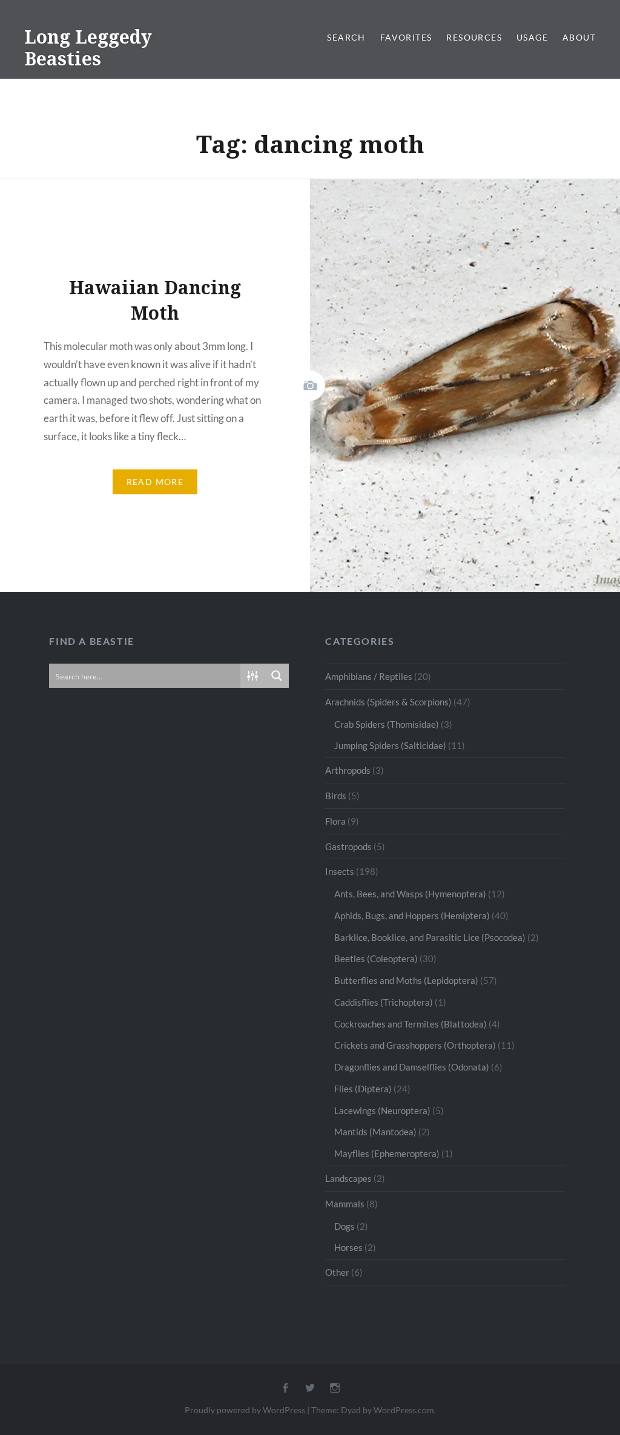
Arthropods (348, 770)
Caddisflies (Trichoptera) (383, 1002)
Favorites (406, 37)
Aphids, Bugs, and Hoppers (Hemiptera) (412, 915)
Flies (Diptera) (363, 1088)
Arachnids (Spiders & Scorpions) (388, 701)
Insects (339, 871)
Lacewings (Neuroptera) (382, 1110)
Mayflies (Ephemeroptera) (387, 1153)
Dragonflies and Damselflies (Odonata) (411, 1066)
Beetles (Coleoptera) (376, 958)
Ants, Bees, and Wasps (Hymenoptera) (410, 893)
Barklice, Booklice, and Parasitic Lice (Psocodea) (430, 937)
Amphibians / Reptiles (368, 676)
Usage (532, 37)
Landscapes (348, 1178)
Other (337, 1272)
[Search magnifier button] (277, 676)
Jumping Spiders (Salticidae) (390, 745)
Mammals (344, 1203)
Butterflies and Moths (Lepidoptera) (406, 980)
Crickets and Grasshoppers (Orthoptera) (415, 1045)
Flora (335, 821)
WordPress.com (404, 1410)
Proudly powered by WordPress (245, 1410)
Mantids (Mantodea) (375, 1131)
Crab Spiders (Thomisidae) (386, 724)
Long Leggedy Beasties (88, 47)
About (579, 37)
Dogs (344, 1226)
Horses (348, 1247)
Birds (335, 795)
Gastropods (348, 846)
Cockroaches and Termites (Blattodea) (410, 1023)
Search (346, 37)
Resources (474, 37)
